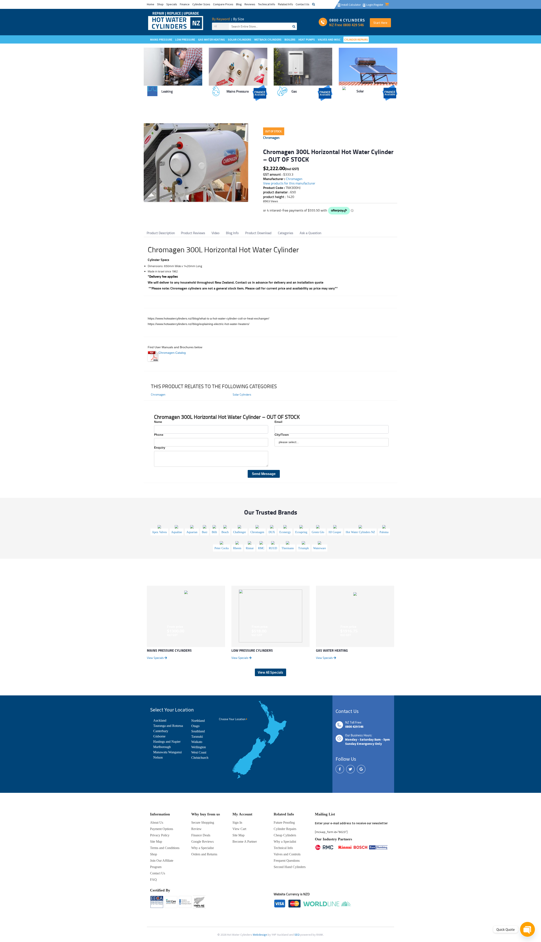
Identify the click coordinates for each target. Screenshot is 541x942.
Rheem (237, 548)
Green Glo (318, 532)
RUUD (273, 548)
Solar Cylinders (242, 394)
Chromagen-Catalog (172, 352)
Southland (198, 731)
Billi (214, 532)
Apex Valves (159, 532)
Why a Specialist (202, 848)
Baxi (204, 532)
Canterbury (160, 731)
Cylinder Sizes (201, 4)
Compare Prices (223, 4)
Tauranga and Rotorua (168, 726)
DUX (272, 532)
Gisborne (159, 736)
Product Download (258, 233)
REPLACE (174, 13)
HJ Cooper (335, 532)
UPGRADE (191, 13)
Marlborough (162, 747)
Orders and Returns (204, 854)
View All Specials (270, 672)
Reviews (250, 4)
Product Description (161, 233)
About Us (156, 822)
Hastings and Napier (166, 741)
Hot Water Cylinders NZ (360, 532)
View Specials (155, 658)
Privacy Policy (159, 835)
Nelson (158, 757)
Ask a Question (310, 233)
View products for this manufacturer (289, 183)
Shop (160, 4)
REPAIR (158, 13)
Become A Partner (244, 841)
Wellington (198, 747)
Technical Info (266, 4)
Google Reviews (202, 841)
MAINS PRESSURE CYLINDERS (169, 650)
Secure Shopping (202, 822)
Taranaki (197, 736)
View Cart (239, 829)
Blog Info (232, 233)
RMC (261, 548)
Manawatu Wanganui (167, 752)
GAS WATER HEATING (332, 650)
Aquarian (191, 532)
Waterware (319, 548)
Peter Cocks (221, 548)
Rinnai (250, 548)
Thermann (287, 548)
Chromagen (271, 137)
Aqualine (176, 532)
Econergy (285, 532)
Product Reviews (193, 233)
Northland (198, 720)
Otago (195, 726)
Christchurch (199, 757)
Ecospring (301, 532)
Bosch (225, 532)
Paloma (384, 532)
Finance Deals (200, 835)
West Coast (198, 752)
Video (215, 233)
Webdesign (260, 935)
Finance (185, 4)
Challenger (239, 532)
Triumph (303, 548)
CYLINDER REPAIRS (356, 39)
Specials (171, 4)
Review (196, 829)
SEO (297, 935)
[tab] (161, 233)
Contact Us (302, 4)
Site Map (238, 835)
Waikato (196, 742)
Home (150, 4)
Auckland (159, 720)
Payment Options (161, 829)
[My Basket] (387, 5)
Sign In (237, 822)
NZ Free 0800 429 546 (346, 24)
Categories (285, 233)
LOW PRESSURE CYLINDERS (252, 650)
